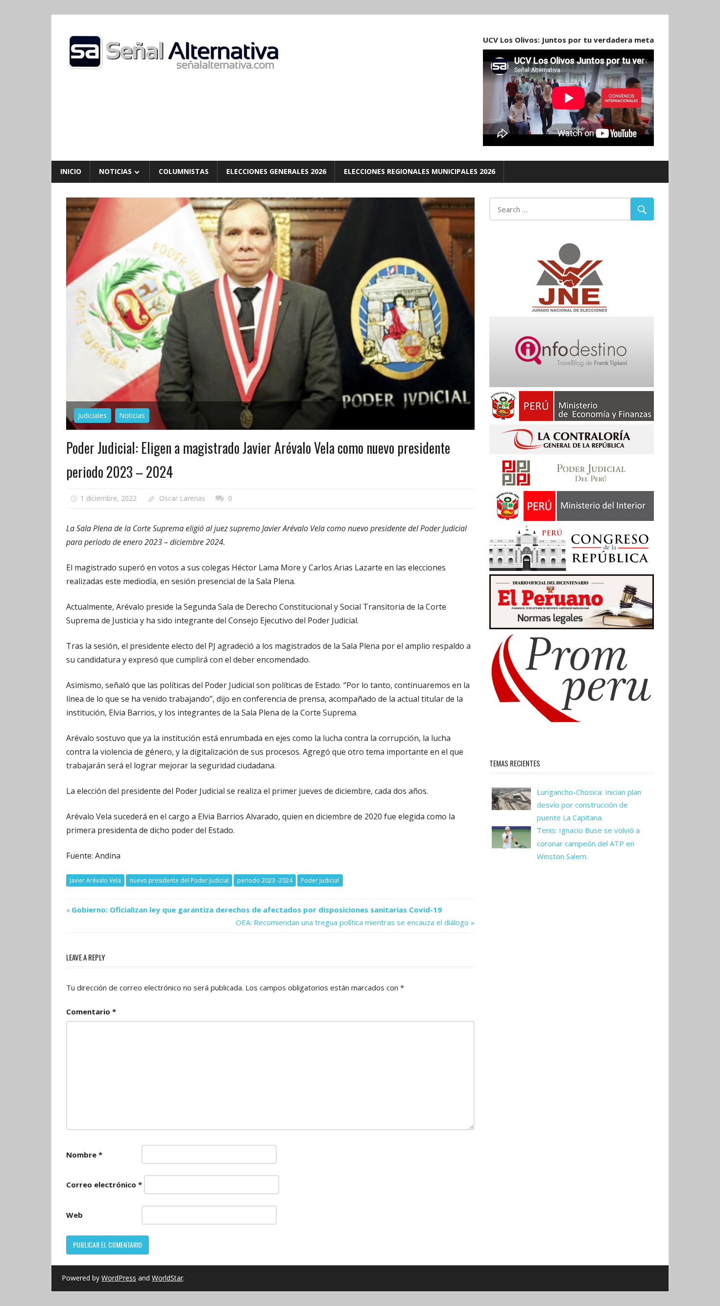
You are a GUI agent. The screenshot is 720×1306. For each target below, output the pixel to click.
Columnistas (184, 171)
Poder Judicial (320, 880)
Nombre (84, 1154)
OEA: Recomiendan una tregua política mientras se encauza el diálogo (352, 922)
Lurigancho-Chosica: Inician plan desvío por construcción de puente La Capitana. (589, 805)
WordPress (118, 1277)
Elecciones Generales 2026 (276, 171)
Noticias (115, 171)
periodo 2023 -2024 (264, 880)
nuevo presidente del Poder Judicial (179, 880)
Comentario (91, 1011)
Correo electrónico (104, 1184)
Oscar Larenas (182, 498)
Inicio (70, 171)
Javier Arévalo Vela (95, 880)
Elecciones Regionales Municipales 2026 (419, 171)
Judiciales (92, 415)
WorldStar (167, 1277)
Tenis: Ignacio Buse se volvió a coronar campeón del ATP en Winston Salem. (588, 843)
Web (74, 1215)
